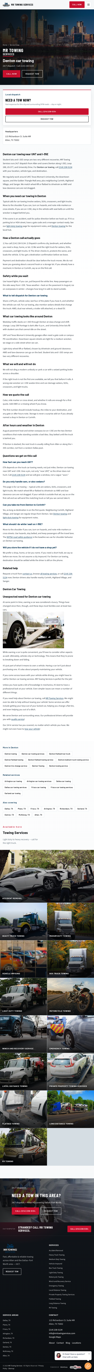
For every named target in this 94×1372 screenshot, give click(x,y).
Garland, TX (82, 809)
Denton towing (58, 226)
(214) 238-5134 (65, 167)
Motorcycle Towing (56, 1277)
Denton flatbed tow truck (59, 754)
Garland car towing (12, 793)
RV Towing (53, 1307)
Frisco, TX (35, 809)
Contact (60, 1342)
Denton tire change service (16, 766)
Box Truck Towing (56, 1268)
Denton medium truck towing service (73, 760)
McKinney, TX (24, 815)
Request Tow (32, 74)
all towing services (48, 573)
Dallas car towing (63, 781)
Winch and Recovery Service (60, 1281)
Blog (68, 1342)
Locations (76, 1342)
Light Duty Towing (56, 1272)
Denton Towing (38, 766)
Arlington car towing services (39, 781)
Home (5, 45)
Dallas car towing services (16, 787)
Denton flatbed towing (14, 760)
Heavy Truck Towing (57, 1255)
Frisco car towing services (62, 787)
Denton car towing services (33, 754)
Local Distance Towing (57, 1290)
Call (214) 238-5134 (47, 111)
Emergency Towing (56, 1285)
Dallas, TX (9, 809)
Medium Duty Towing (57, 1259)
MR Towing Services (54, 698)
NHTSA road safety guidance (19, 537)
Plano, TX (22, 809)
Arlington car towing (13, 781)
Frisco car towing (38, 787)
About (52, 1342)
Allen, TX (38, 815)
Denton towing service (58, 766)
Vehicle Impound (55, 1263)
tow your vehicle (32, 728)
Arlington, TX (49, 809)
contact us (27, 573)
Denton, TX (9, 815)
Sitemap (11, 1368)
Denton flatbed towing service (40, 760)
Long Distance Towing (57, 1303)
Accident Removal (56, 1250)
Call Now (77, 4)
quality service (17, 719)
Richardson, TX (66, 809)
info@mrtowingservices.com (62, 1333)
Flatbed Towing (55, 1299)
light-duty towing (14, 226)
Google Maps (55, 1337)
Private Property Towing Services (62, 1294)
